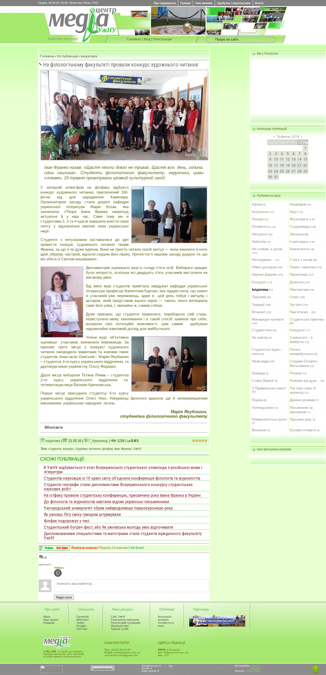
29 (305, 171)
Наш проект (51, 619)
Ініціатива (89, 56)
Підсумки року (301, 419)
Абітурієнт (260, 234)
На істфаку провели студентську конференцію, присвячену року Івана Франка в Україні (122, 495)
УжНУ (137, 449)
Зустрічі (296, 305)
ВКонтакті (82, 619)
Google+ (81, 625)
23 (270, 171)
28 (299, 171)
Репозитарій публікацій (125, 622)
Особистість (261, 226)
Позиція (258, 219)
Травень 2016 (288, 136)
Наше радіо (260, 361)
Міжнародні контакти (268, 319)
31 (276, 176)
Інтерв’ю (163, 619)
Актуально (260, 212)
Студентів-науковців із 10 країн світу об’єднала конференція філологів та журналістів (122, 478)
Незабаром (298, 204)
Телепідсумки (262, 408)
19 (288, 165)
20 (294, 165)
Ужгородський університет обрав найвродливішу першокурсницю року (108, 508)
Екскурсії (259, 282)
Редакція (49, 622)
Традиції (258, 305)
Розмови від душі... (304, 381)
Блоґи (259, 3)
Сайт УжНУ (118, 616)
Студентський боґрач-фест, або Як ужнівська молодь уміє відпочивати (108, 527)
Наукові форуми (264, 274)
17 (276, 165)
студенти (54, 449)
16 (270, 165)
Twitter (80, 622)
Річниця (296, 373)
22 (305, 165)
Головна (134, 39)
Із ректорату (299, 242)
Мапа (46, 616)
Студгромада (300, 226)
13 (294, 159)
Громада (258, 373)
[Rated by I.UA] (51, 672)
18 (282, 165)
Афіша (257, 204)
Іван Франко (123, 449)
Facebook (82, 616)
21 (299, 165)
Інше (161, 625)
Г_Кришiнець (98, 441)
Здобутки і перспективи (234, 3)
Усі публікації (67, 56)
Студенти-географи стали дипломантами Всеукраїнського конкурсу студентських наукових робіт (118, 486)
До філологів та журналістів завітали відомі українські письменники (106, 501)
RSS (95, 2)
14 (299, 159)
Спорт (294, 297)
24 (276, 171)
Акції (293, 212)
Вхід (147, 39)
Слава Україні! (263, 381)
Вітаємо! (258, 312)
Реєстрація (163, 39)
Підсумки (259, 297)
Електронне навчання (125, 619)
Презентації (298, 274)
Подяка (257, 400)
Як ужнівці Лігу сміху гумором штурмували (82, 514)
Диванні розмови (302, 400)
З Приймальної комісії (269, 388)
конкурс (68, 449)
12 (288, 159)
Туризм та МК (119, 628)
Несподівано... (263, 260)
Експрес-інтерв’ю (303, 430)
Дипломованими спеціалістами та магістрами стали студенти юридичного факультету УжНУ (123, 535)
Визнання (259, 430)
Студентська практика (307, 319)
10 (276, 159)
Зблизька (297, 234)
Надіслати (64, 597)
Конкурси (297, 330)
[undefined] (54, 549)
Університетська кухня (269, 419)
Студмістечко (262, 330)
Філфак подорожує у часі (66, 520)
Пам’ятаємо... (300, 312)
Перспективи (299, 289)
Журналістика (120, 625)
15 (305, 159)
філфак (107, 449)
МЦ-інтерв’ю (299, 219)
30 (270, 176)
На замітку (260, 337)
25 (282, 171)
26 (288, 171)
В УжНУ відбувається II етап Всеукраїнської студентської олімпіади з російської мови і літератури (123, 469)
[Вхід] (58, 573)
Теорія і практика (303, 267)
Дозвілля (297, 282)
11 (282, 159)
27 (294, 171)
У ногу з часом (301, 260)
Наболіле (259, 242)
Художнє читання (88, 449)
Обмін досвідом (264, 267)
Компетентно (299, 249)
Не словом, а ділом (267, 249)
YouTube (81, 628)
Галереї (185, 3)
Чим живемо (204, 3)
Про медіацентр (165, 3)
